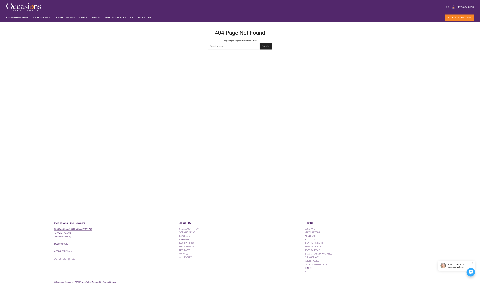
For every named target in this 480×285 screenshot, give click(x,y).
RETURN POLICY (312, 261)
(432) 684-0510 (61, 244)
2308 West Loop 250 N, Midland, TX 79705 (73, 229)
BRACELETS (184, 236)
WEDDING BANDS (187, 232)
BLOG (307, 271)
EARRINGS (184, 239)
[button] (447, 7)
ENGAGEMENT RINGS (189, 229)
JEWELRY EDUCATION (314, 243)
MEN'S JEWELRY (186, 247)
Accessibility (97, 282)
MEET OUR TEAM (312, 232)
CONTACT (309, 268)
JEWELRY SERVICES (314, 247)
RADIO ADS (310, 239)
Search (266, 46)
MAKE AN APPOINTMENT (316, 264)
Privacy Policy (85, 282)
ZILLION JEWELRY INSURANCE (318, 254)
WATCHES (183, 254)
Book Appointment (459, 17)
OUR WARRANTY (312, 257)
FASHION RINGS (186, 243)
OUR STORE (310, 229)
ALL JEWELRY (185, 257)
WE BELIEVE (310, 236)
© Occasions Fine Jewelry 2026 (66, 282)
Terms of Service (109, 282)
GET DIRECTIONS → (63, 251)
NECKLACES (184, 250)
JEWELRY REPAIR (312, 250)
